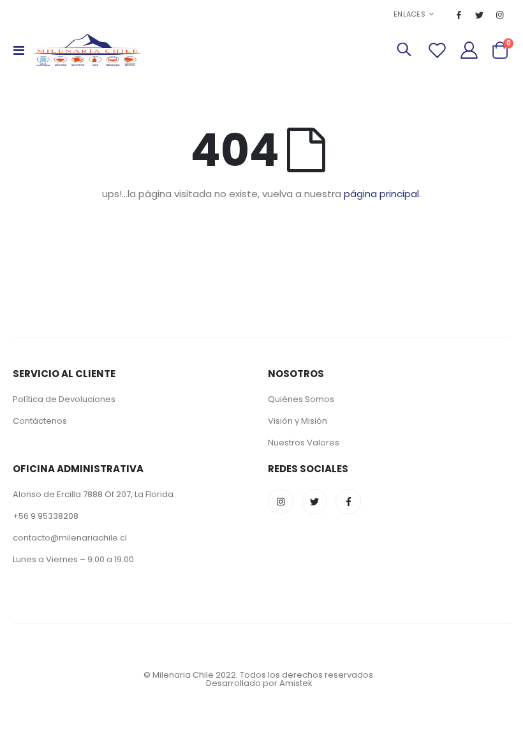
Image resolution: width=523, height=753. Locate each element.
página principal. (382, 193)
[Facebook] (459, 14)
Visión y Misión (297, 421)
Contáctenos (40, 421)
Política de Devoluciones (64, 399)
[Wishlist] (436, 50)
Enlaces (409, 14)
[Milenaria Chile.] (87, 50)
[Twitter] (479, 14)
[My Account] (469, 50)
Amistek (296, 683)
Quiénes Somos (301, 399)
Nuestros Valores (303, 442)
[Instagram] (500, 14)
